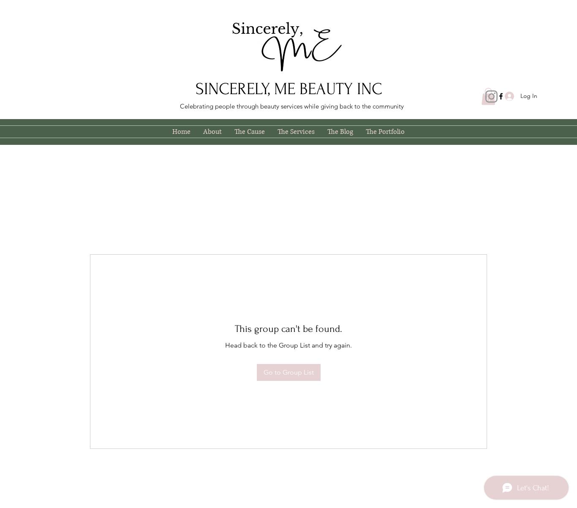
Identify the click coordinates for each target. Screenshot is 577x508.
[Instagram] (491, 96)
